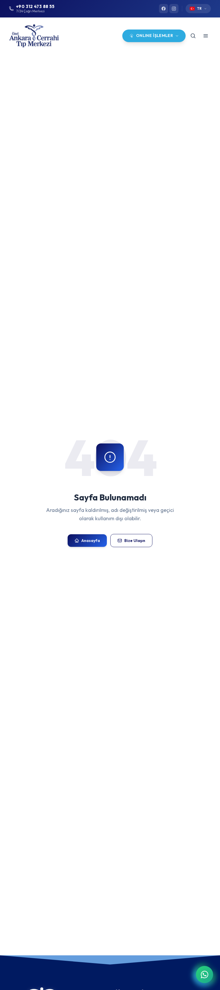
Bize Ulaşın (134, 540)
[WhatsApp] (204, 974)
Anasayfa (90, 540)
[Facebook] (163, 8)
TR (199, 8)
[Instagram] (173, 8)
